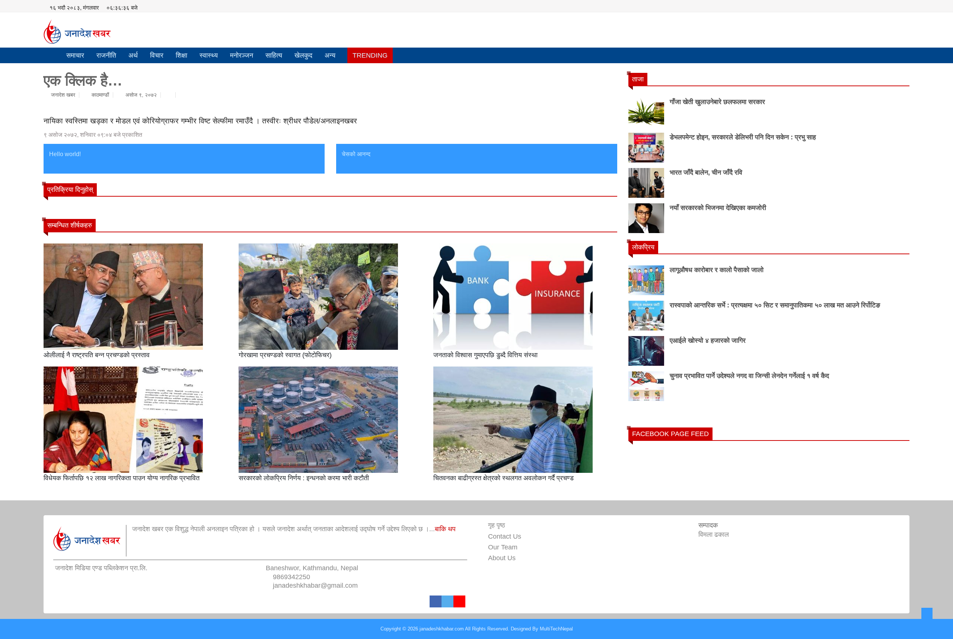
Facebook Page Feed (670, 434)
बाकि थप (445, 529)
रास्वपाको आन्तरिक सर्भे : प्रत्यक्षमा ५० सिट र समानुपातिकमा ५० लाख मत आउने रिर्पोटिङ (775, 305)
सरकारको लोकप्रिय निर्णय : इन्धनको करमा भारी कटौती (304, 478)
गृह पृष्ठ (496, 525)
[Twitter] (447, 601)
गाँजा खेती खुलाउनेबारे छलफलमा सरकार (717, 102)
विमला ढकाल (713, 534)
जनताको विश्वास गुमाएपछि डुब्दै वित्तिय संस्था (485, 355)
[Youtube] (459, 601)
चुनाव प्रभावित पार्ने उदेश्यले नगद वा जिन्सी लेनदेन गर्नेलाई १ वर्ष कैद (749, 376)
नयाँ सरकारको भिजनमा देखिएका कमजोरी (718, 208)
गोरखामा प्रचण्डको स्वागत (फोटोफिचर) (285, 355)
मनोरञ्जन (241, 55)
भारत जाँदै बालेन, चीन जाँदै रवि (706, 172)
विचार (156, 55)
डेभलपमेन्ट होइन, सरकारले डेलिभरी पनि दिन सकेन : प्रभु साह (743, 137)
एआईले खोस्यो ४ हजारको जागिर (708, 340)
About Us (502, 558)
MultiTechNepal (556, 629)
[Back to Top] (927, 613)
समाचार (75, 55)
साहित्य (273, 55)
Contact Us (504, 536)
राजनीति (106, 55)
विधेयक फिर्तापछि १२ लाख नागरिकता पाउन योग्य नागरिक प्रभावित (122, 478)
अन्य (330, 55)
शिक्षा (181, 55)
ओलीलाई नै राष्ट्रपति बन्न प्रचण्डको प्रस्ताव (97, 355)
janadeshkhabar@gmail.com (315, 585)
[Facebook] (436, 601)
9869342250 (291, 577)
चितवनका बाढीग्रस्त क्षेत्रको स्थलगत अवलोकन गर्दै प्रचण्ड (503, 478)
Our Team (502, 547)
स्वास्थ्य (209, 55)
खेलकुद (303, 55)
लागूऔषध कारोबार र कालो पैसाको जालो (717, 270)
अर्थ (133, 55)
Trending (370, 55)
